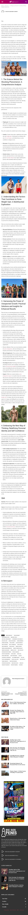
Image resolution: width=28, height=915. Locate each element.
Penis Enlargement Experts (12, 11)
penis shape (13, 653)
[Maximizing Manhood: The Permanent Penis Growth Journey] (5, 765)
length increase (19, 642)
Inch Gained (12, 642)
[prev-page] (2, 778)
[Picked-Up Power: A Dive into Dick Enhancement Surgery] (5, 720)
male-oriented (5, 646)
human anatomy (5, 642)
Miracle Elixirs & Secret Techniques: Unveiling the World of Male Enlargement (7, 694)
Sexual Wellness (15, 659)
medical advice (19, 646)
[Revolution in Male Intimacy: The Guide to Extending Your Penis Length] (5, 728)
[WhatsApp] (20, 16)
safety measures (13, 655)
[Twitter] (12, 16)
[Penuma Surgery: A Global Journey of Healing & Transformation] (5, 773)
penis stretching (5, 655)
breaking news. (14, 637)
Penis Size (19, 653)
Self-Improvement (15, 657)
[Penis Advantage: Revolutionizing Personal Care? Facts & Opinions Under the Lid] (5, 749)
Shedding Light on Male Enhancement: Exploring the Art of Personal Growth (18, 741)
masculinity (11, 646)
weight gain (9, 136)
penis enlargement (8, 348)
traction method (13, 661)
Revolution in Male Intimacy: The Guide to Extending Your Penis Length (17, 728)
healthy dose (4, 397)
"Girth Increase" (8, 635)
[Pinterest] (16, 16)
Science (20, 655)
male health (20, 644)
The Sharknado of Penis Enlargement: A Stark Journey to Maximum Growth (21, 694)
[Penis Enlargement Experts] (2, 11)
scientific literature (6, 657)
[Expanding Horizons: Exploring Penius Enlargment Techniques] (5, 757)
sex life (22, 657)
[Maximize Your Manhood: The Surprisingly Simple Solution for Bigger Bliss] (5, 712)
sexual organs (9, 138)
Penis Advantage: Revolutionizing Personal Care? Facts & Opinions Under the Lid (17, 749)
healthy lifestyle (10, 157)
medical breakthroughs (7, 648)
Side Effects (22, 659)
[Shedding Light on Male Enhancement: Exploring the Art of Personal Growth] (5, 742)
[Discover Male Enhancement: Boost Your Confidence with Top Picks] (5, 704)
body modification (5, 637)
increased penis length (10, 366)
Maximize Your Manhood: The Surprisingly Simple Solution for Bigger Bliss (17, 712)
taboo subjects (5, 661)
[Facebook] (8, 16)
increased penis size (10, 526)
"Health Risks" (17, 635)
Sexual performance (6, 659)
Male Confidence (12, 644)
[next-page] (4, 778)
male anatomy (5, 644)
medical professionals (17, 648)
